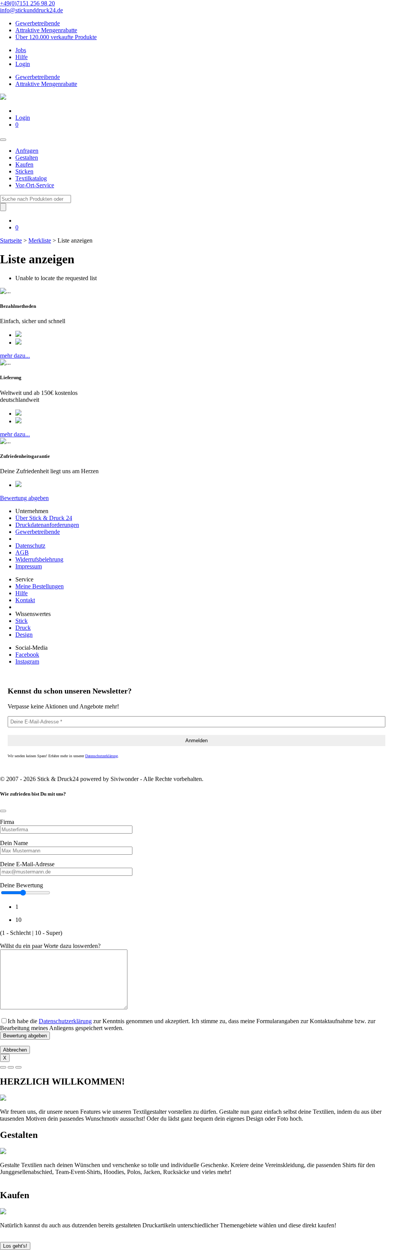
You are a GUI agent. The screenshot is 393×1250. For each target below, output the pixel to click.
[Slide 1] (3, 1067)
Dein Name (14, 843)
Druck (23, 627)
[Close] (3, 811)
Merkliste (39, 240)
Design (24, 634)
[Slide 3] (18, 1067)
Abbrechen (15, 1050)
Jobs (20, 50)
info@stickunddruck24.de (31, 10)
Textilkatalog (31, 178)
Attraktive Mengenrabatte (46, 30)
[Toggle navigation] (3, 140)
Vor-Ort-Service (34, 185)
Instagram (27, 661)
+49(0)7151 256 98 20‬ (27, 3)
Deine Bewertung (21, 885)
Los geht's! (15, 1246)
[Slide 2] (11, 1067)
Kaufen (24, 164)
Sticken (24, 171)
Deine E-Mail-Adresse (27, 864)
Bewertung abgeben (24, 498)
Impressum (28, 566)
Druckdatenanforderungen (47, 525)
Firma (7, 822)
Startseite (11, 240)
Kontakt (25, 600)
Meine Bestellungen (39, 586)
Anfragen (26, 150)
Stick (21, 621)
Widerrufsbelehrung (39, 559)
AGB (22, 552)
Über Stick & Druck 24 (43, 518)
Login (22, 64)
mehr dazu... (15, 355)
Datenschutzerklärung (101, 756)
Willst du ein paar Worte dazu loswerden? (50, 946)
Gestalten (26, 157)
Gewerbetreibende (37, 23)
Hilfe (21, 57)
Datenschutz (30, 545)
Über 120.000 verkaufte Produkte (56, 37)
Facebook (27, 654)
